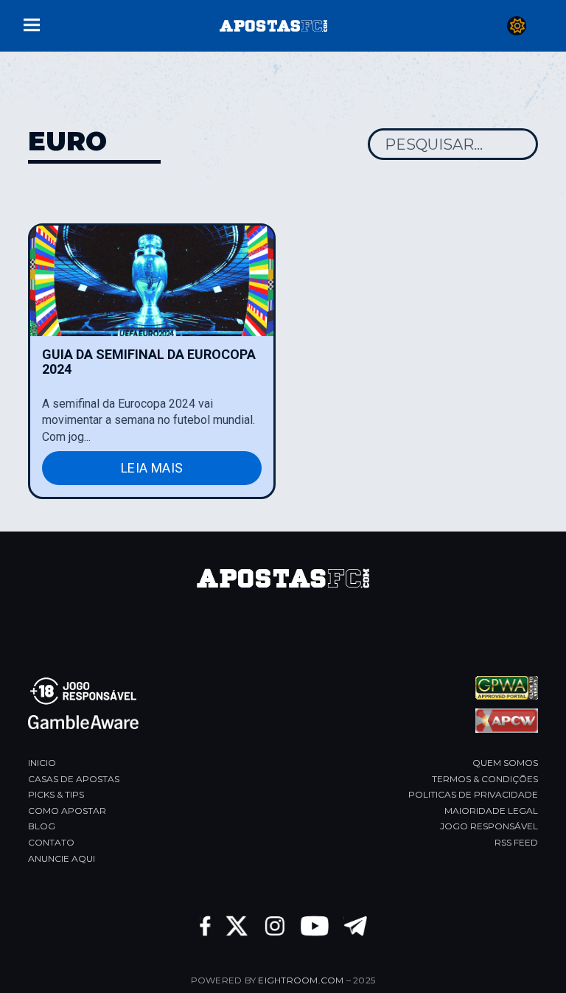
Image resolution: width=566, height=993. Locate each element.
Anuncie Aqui (61, 858)
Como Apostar (67, 810)
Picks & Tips (56, 794)
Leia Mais (152, 467)
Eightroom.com (300, 980)
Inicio (42, 762)
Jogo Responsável (489, 826)
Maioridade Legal (491, 810)
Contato (51, 842)
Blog (41, 826)
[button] (32, 23)
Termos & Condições (485, 778)
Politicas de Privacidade (473, 794)
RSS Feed (516, 842)
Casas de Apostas (73, 778)
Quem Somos (505, 762)
